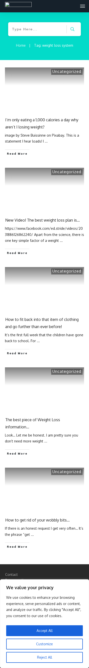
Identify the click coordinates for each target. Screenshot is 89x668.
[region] (44, 623)
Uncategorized (66, 71)
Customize (44, 644)
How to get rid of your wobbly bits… (37, 520)
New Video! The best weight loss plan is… (42, 220)
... (46, 141)
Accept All (45, 630)
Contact (11, 574)
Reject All (44, 657)
